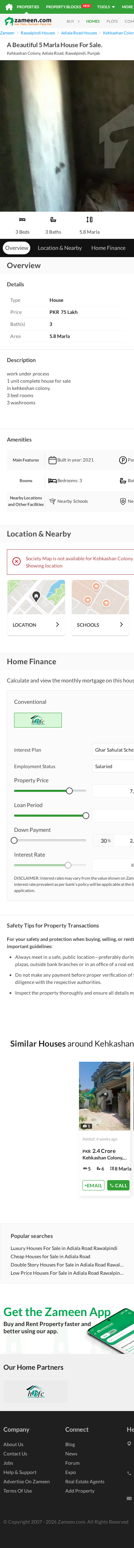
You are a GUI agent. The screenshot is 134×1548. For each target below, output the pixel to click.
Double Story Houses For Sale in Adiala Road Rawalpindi (67, 1265)
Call (121, 1185)
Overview (16, 247)
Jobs (8, 1463)
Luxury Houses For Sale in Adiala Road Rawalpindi (64, 1248)
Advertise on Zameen (26, 1481)
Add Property (79, 1491)
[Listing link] (105, 1129)
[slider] (69, 790)
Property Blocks (68, 6)
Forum (72, 1463)
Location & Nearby (60, 247)
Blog (70, 1444)
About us (13, 1444)
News (71, 1453)
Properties (28, 6)
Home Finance (108, 247)
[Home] (9, 6)
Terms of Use (17, 1491)
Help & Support (19, 1472)
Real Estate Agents (84, 1481)
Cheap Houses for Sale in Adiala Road (50, 1256)
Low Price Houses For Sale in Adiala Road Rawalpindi (67, 1273)
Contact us (15, 1453)
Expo (70, 1472)
